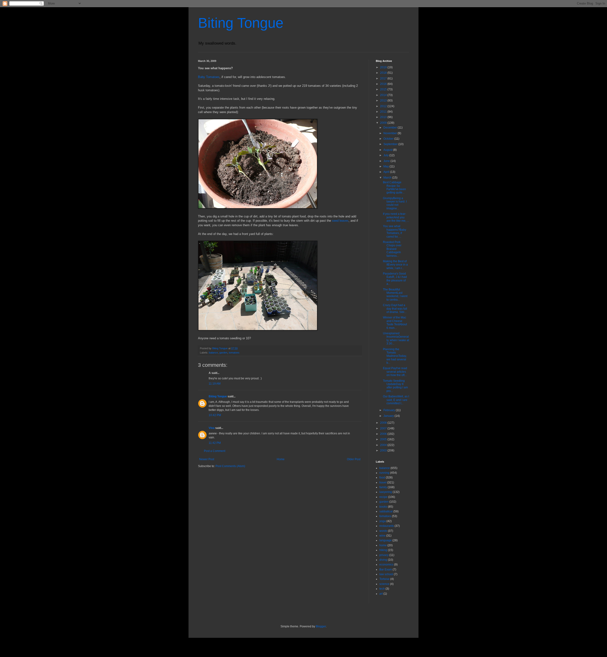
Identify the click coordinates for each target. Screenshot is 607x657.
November (390, 133)
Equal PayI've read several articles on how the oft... (395, 372)
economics (386, 564)
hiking (383, 550)
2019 (383, 67)
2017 (383, 78)
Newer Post (206, 459)
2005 (383, 439)
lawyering (385, 492)
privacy (384, 555)
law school (386, 574)
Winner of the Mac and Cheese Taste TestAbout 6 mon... (395, 322)
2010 (383, 117)
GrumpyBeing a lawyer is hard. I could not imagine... (395, 203)
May (386, 166)
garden (223, 352)
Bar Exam (385, 569)
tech (382, 588)
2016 (383, 84)
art (381, 593)
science (384, 584)
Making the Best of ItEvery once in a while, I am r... (395, 265)
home (383, 545)
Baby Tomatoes (209, 77)
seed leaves (340, 220)
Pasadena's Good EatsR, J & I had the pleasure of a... (395, 278)
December (390, 127)
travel (382, 482)
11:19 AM (215, 383)
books (383, 506)
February (389, 410)
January (389, 416)
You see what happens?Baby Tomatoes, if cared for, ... (394, 231)
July (386, 155)
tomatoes (234, 352)
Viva (212, 428)
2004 (383, 445)
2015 (383, 89)
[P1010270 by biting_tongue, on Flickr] (257, 207)
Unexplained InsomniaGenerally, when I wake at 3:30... (396, 338)
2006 (383, 434)
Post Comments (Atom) (230, 466)
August (388, 150)
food (382, 477)
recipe (383, 497)
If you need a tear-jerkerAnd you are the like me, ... (396, 217)
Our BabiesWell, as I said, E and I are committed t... (396, 400)
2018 (383, 72)
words (383, 531)
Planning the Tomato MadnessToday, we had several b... (395, 356)
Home (281, 459)
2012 (383, 106)
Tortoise (384, 579)
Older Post (353, 459)
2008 (383, 422)
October (388, 138)
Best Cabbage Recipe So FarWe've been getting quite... (394, 187)
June (387, 161)
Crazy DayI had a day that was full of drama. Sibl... (395, 308)
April (386, 172)
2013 (383, 100)
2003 (383, 450)
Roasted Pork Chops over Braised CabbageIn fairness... (392, 248)
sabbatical (386, 511)
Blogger (321, 626)
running (384, 472)
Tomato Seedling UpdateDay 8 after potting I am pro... (395, 386)
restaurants (386, 526)
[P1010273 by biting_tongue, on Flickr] (257, 329)
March (387, 177)
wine (382, 535)
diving (383, 559)
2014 (383, 95)
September (390, 144)
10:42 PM (215, 415)
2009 (383, 122)
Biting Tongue (240, 23)
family (383, 487)
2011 (383, 111)
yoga (382, 521)
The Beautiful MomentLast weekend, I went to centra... (395, 294)
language (385, 540)
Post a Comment (214, 451)
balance (213, 352)
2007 (383, 428)
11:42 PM (215, 443)
